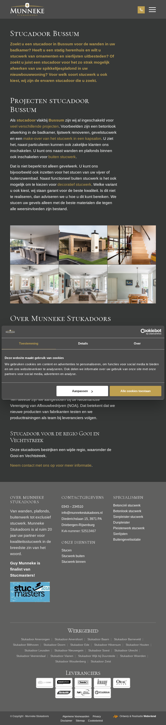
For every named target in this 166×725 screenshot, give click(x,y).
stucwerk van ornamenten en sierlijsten (46, 56)
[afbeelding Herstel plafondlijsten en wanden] (131, 284)
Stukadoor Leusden (37, 650)
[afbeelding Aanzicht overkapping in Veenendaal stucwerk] (83, 245)
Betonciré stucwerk (126, 505)
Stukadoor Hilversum (107, 644)
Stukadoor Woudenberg (70, 661)
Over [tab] (137, 343)
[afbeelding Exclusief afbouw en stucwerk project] (83, 284)
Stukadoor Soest (99, 650)
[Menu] (150, 9)
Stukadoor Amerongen (35, 639)
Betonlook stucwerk (127, 511)
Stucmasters (22, 575)
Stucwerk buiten (73, 556)
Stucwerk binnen (74, 561)
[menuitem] (150, 9)
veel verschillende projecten (34, 126)
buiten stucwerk (62, 157)
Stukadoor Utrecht (126, 650)
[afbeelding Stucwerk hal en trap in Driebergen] (131, 245)
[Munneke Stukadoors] (27, 9)
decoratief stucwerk (74, 184)
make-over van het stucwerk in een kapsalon (62, 138)
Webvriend (150, 716)
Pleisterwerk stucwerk (129, 528)
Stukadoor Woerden (133, 656)
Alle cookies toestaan (135, 391)
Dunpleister (121, 522)
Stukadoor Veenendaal (31, 656)
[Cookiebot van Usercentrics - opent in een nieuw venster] (143, 332)
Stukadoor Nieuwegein (68, 650)
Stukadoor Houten (137, 644)
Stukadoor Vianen (61, 656)
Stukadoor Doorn (54, 644)
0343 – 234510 (72, 506)
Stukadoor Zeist (101, 661)
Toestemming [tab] (28, 343)
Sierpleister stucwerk (128, 516)
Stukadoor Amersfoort (69, 639)
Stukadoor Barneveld (127, 639)
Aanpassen (80, 391)
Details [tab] (83, 343)
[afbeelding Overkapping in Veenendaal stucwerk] (34, 245)
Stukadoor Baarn (98, 639)
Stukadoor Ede (79, 644)
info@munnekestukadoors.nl (82, 512)
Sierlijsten (120, 534)
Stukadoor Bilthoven (26, 644)
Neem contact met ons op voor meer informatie (51, 465)
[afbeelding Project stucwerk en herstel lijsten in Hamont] (34, 284)
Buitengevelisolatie (127, 539)
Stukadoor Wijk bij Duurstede (96, 656)
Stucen (67, 550)
